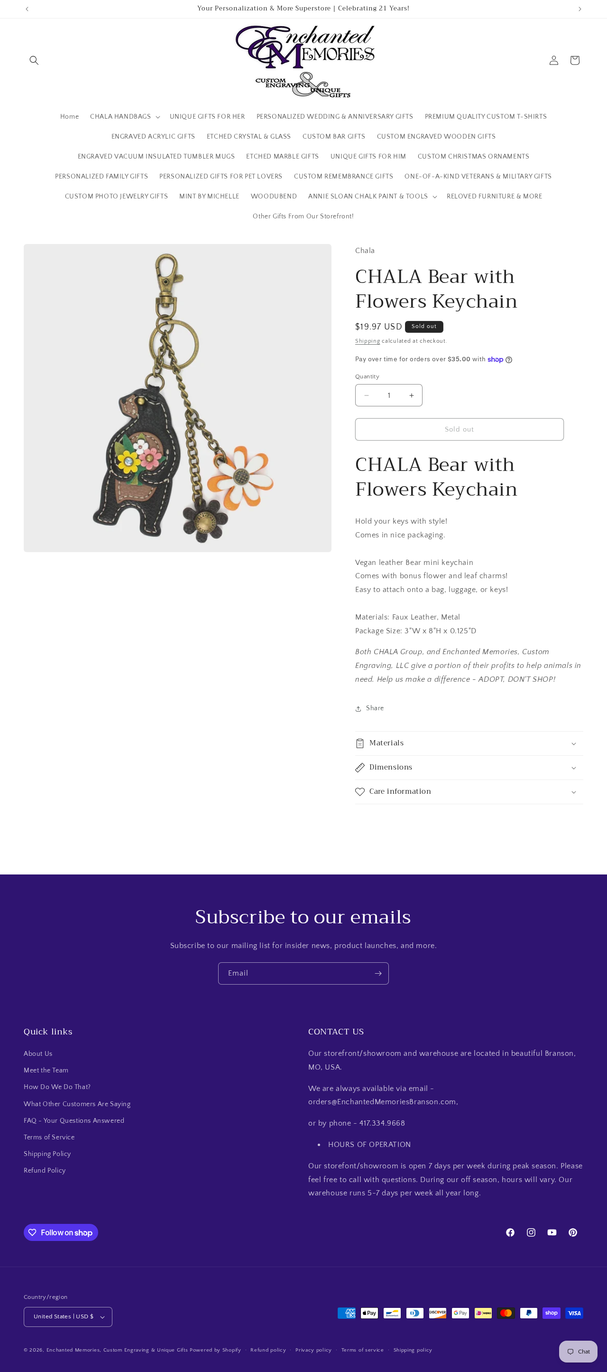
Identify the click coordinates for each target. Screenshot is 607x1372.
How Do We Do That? (57, 1087)
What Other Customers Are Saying (77, 1104)
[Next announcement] (580, 9)
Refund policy (268, 1350)
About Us (38, 1054)
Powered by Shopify (215, 1350)
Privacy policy (313, 1350)
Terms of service (362, 1350)
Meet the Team (46, 1070)
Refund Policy (45, 1171)
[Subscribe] (378, 973)
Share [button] (375, 708)
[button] (34, 60)
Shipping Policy (47, 1154)
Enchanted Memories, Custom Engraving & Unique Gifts (117, 1350)
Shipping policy (413, 1350)
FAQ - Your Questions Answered (74, 1121)
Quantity (367, 376)
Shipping (367, 341)
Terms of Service (49, 1137)
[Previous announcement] (27, 9)
